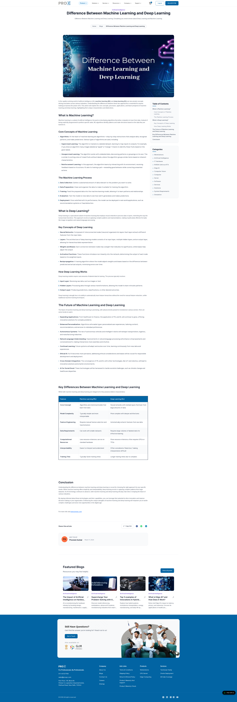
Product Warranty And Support (127, 682)
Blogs (101, 26)
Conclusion (156, 139)
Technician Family (166, 670)
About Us (102, 670)
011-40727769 (172, 3)
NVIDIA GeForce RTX (161, 165)
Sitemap (102, 684)
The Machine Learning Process (163, 117)
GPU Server (144, 673)
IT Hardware (158, 161)
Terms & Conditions (126, 670)
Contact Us (103, 677)
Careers (101, 680)
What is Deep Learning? (160, 120)
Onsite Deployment (166, 673)
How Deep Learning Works (162, 126)
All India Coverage (166, 677)
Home (94, 26)
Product (82, 3)
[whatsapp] (141, 526)
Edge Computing (145, 677)
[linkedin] (146, 526)
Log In (160, 3)
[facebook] (136, 526)
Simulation (158, 195)
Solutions (94, 3)
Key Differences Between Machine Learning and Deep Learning (164, 135)
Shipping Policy (125, 673)
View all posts (167, 570)
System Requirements (161, 191)
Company (127, 3)
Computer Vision (160, 171)
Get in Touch (71, 636)
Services (104, 3)
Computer (157, 175)
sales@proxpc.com (65, 677)
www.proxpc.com (76, 511)
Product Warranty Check (128, 686)
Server (156, 178)
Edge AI (157, 168)
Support (137, 3)
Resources (116, 3)
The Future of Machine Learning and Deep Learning (163, 130)
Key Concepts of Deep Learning (164, 123)
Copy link (128, 526)
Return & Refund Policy (127, 677)
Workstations (158, 155)
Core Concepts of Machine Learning (162, 113)
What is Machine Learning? (161, 109)
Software (157, 181)
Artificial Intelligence (118, 10)
